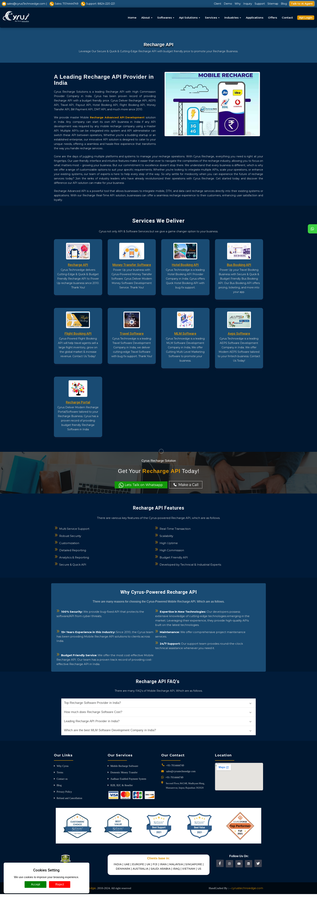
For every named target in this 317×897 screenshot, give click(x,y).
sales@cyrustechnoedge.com (181, 771)
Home (132, 17)
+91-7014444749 (175, 765)
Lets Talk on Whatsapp (144, 485)
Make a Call (187, 485)
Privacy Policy (64, 791)
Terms (60, 772)
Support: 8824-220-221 (100, 3)
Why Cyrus (62, 766)
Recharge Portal (78, 402)
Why (238, 3)
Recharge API (78, 265)
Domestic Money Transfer (124, 772)
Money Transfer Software (131, 265)
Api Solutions (188, 17)
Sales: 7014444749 (66, 3)
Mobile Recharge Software (124, 766)
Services (211, 17)
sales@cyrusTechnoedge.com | (27, 3)
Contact (287, 17)
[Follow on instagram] (229, 864)
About (146, 17)
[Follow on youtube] (239, 864)
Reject (59, 884)
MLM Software (185, 333)
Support (260, 3)
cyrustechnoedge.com (247, 888)
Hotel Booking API (185, 265)
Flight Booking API (78, 333)
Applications (254, 17)
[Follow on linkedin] (248, 864)
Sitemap (272, 3)
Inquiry (247, 3)
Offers (272, 17)
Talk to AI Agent (302, 3)
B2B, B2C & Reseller (121, 785)
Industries (231, 17)
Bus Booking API (239, 265)
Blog (284, 3)
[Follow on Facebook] (220, 863)
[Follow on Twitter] (258, 863)
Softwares (164, 17)
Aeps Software (239, 333)
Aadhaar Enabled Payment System (128, 779)
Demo (228, 3)
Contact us (62, 779)
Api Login (305, 17)
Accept (35, 884)
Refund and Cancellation (69, 798)
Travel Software (132, 333)
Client (217, 3)
